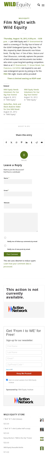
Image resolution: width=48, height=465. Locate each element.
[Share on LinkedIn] (26, 142)
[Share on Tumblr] (31, 142)
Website (6, 203)
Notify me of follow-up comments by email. (22, 241)
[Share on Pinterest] (21, 142)
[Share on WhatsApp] (16, 142)
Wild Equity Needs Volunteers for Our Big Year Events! (11, 92)
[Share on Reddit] (36, 142)
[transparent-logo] (20, 5)
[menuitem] (37, 5)
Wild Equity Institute (25, 390)
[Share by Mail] (41, 142)
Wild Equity (24, 18)
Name (6, 178)
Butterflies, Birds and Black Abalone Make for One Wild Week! (12, 106)
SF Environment (33, 41)
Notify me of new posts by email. (18, 249)
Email (6, 190)
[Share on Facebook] (6, 142)
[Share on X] (11, 142)
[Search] (37, 5)
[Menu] (43, 5)
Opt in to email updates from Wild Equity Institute (22, 381)
